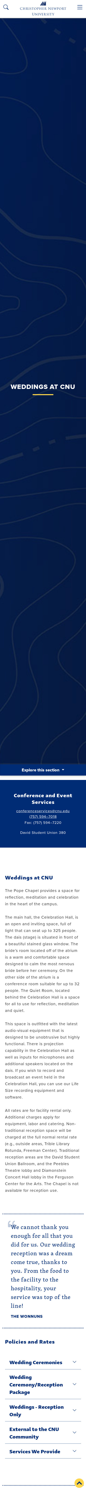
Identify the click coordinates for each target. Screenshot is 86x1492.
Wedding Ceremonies (35, 1362)
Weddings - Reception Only (36, 1410)
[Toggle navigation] (80, 7)
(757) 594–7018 (43, 816)
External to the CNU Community (34, 1432)
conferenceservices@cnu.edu (43, 810)
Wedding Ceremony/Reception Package (36, 1384)
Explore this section (41, 770)
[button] (79, 1483)
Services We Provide (34, 1451)
